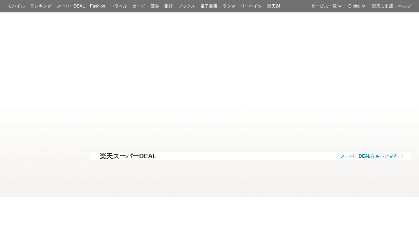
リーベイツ (251, 6)
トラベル (118, 6)
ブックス (186, 6)
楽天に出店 (382, 6)
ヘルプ (404, 6)
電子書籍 (208, 6)
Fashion (97, 6)
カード (139, 6)
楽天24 (273, 6)
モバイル (16, 6)
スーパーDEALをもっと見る (369, 156)
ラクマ (229, 6)
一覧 (77, 226)
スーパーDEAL (71, 6)
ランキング (40, 6)
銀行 (168, 6)
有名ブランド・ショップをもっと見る (359, 206)
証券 (155, 6)
